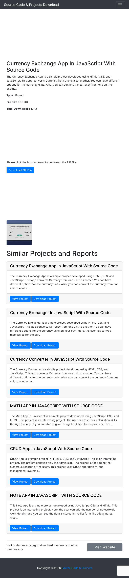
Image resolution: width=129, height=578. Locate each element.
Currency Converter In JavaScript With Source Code (60, 359)
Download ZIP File (20, 170)
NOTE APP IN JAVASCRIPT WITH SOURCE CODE (56, 495)
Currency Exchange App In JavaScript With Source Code (64, 265)
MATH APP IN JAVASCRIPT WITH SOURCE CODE (56, 405)
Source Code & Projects (77, 568)
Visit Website (105, 547)
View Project (20, 298)
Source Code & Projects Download (31, 5)
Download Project (45, 298)
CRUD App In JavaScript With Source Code (51, 448)
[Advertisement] (64, 36)
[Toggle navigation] (120, 4)
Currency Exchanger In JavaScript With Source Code (60, 312)
